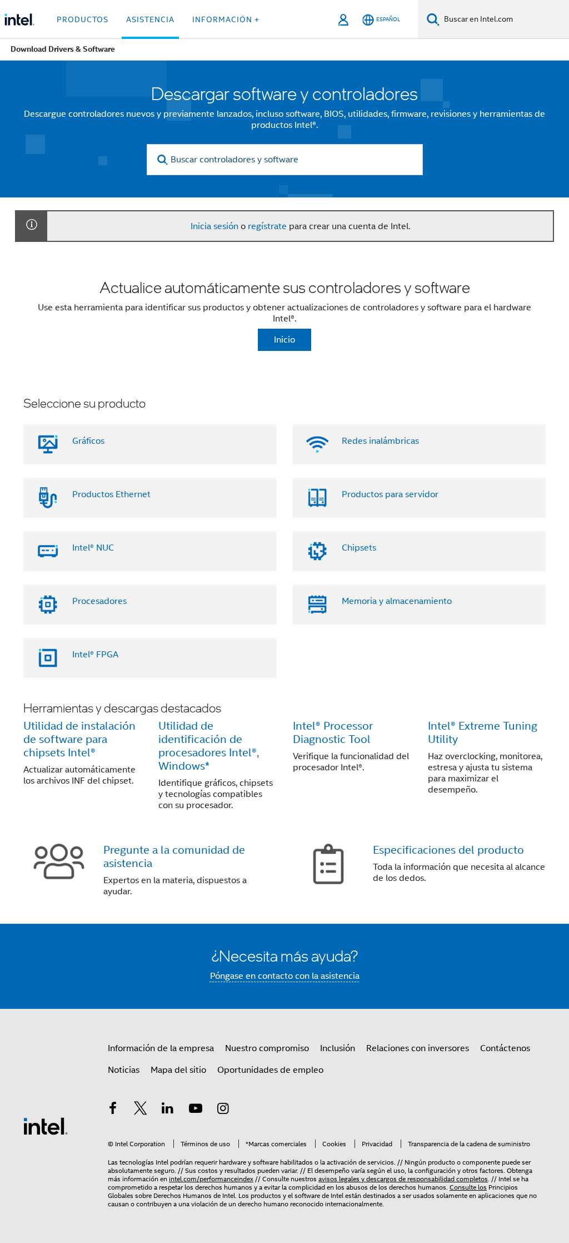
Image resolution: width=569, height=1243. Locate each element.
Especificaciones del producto (448, 850)
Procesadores (99, 601)
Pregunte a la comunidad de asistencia (174, 856)
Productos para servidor (390, 494)
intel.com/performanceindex (211, 1179)
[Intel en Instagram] (222, 1110)
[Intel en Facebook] (112, 1110)
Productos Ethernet (111, 494)
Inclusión (337, 1048)
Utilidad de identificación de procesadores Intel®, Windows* (208, 746)
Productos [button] (82, 19)
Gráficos (88, 441)
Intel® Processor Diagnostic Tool (333, 732)
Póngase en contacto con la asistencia (285, 976)
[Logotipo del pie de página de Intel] (45, 1125)
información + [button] (225, 19)
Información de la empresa (161, 1048)
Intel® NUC (93, 547)
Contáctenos (505, 1048)
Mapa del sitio (178, 1070)
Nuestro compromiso (267, 1048)
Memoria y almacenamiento (397, 601)
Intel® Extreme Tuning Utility (482, 732)
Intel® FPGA (95, 654)
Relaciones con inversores (417, 1048)
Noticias (123, 1070)
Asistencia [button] (150, 19)
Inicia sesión (214, 226)
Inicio (284, 339)
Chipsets (359, 547)
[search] (163, 160)
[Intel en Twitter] (140, 1110)
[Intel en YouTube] (195, 1110)
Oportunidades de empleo (270, 1070)
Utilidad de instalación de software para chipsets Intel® (79, 739)
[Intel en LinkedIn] (167, 1110)
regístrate (267, 226)
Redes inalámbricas (380, 441)
